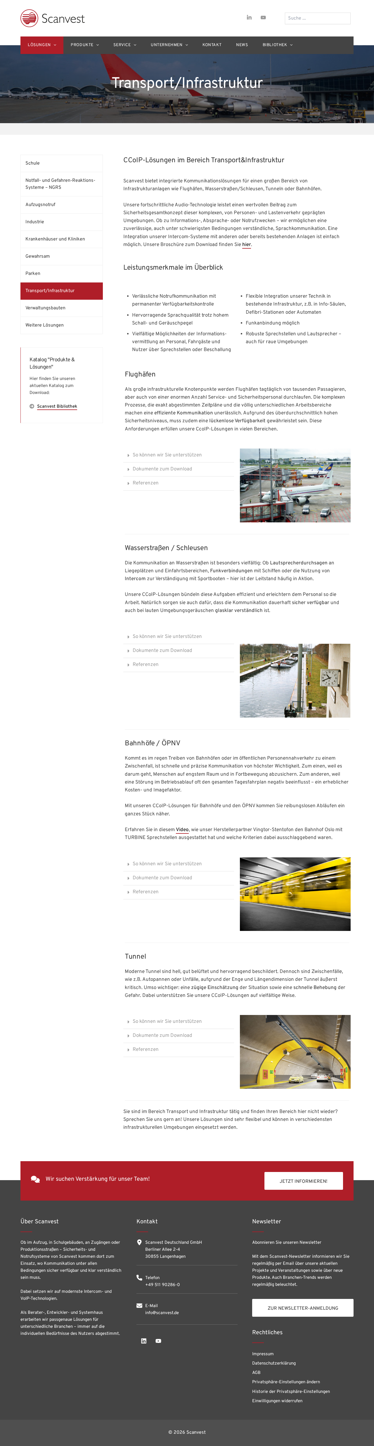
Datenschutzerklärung (274, 1363)
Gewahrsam (37, 256)
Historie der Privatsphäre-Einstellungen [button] (291, 1392)
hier (246, 245)
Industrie (34, 222)
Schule (32, 163)
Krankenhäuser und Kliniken (55, 239)
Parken (32, 274)
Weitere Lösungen (44, 325)
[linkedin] (143, 1341)
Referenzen (146, 483)
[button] (178, 456)
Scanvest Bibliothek (57, 406)
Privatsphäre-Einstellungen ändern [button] (286, 1382)
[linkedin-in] (249, 17)
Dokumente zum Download (162, 469)
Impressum (263, 1354)
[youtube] (263, 17)
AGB (256, 1373)
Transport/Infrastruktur (50, 291)
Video (182, 830)
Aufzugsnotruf (40, 205)
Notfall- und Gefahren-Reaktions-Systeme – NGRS (60, 184)
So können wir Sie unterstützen (167, 455)
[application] (53, 45)
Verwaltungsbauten (45, 308)
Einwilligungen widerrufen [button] (277, 1401)
